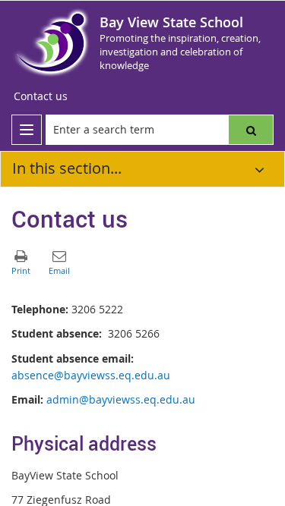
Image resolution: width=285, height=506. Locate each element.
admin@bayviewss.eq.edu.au (120, 399)
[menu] (26, 130)
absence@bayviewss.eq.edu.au (90, 375)
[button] (251, 130)
